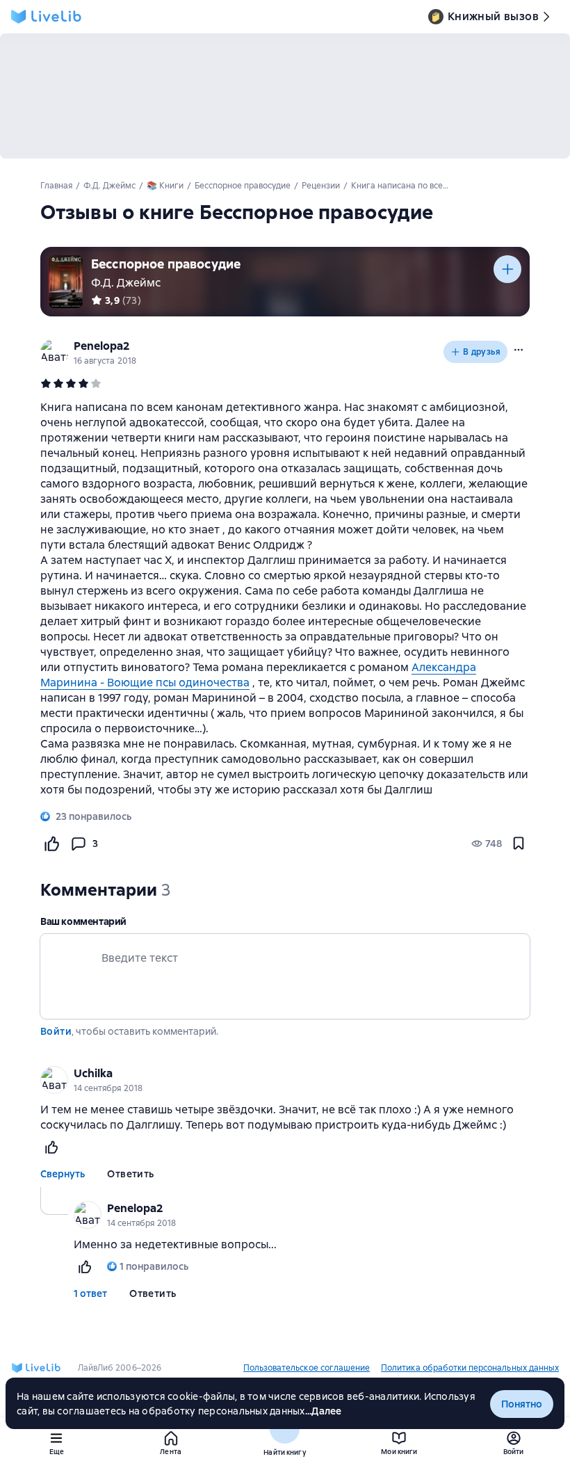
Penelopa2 (102, 346)
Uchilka (93, 1073)
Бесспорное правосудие (166, 264)
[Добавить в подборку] (507, 269)
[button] (518, 350)
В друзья (481, 351)
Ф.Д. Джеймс (126, 282)
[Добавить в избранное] (518, 843)
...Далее (323, 1411)
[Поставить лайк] (51, 843)
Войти (56, 1031)
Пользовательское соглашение (306, 1367)
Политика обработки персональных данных (470, 1367)
